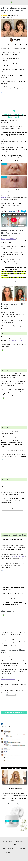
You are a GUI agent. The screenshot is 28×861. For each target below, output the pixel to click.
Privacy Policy (15, 848)
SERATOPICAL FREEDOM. (14, 340)
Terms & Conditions (6, 848)
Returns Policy (22, 848)
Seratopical (4, 506)
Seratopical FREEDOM (8, 679)
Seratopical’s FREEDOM (8, 239)
